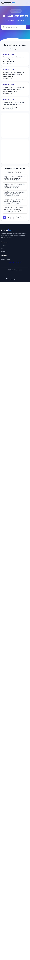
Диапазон (3, 251)
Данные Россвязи (6, 259)
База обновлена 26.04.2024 (15, 262)
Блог (2, 248)
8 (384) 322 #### (8, 54)
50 (18, 218)
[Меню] (27, 3)
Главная (3, 245)
